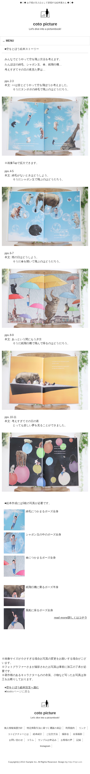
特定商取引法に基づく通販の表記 (44, 728)
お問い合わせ (16, 740)
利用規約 (70, 728)
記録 (78, 740)
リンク (82, 728)
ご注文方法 (52, 734)
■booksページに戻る (17, 691)
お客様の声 (66, 740)
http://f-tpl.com (75, 762)
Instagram (45, 746)
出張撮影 (77, 734)
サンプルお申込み (47, 740)
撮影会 (65, 734)
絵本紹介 (37, 734)
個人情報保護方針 (13, 728)
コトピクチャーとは (18, 734)
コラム (30, 740)
